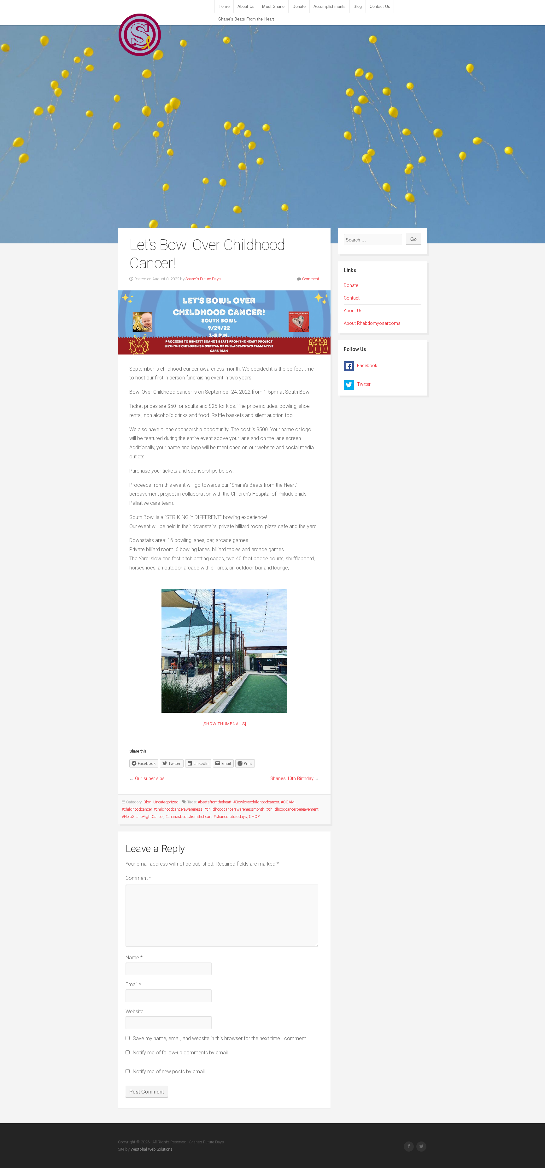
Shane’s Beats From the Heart (246, 19)
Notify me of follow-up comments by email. (181, 1053)
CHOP (254, 816)
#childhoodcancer (137, 809)
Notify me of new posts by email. (169, 1072)
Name (134, 958)
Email (133, 984)
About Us (246, 6)
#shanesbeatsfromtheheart (188, 816)
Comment (310, 279)
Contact (352, 298)
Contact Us (380, 6)
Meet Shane (273, 6)
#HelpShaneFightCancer (142, 816)
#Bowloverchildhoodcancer (256, 802)
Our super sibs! (150, 778)
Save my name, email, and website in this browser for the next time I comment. (220, 1038)
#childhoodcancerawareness (178, 809)
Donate (299, 6)
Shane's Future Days (203, 279)
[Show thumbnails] (224, 723)
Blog (358, 6)
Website (135, 1012)
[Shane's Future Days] (140, 35)
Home (224, 6)
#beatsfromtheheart (214, 802)
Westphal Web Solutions (151, 1149)
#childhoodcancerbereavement (292, 809)
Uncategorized (166, 802)
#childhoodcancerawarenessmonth (234, 809)
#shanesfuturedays (230, 816)
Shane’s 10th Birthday (292, 778)
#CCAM (288, 802)
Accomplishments (330, 6)
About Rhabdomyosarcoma (372, 323)
